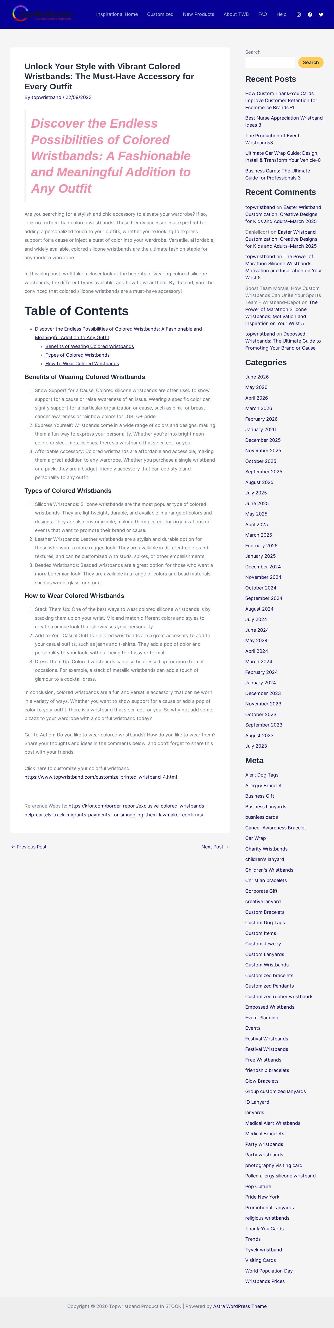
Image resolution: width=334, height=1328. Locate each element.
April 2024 (256, 651)
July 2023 (256, 746)
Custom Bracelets (264, 912)
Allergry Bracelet (263, 785)
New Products (198, 14)
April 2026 (256, 398)
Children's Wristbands (269, 870)
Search (253, 52)
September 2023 (263, 725)
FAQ (262, 14)
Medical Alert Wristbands (272, 1123)
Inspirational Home (117, 14)
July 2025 (256, 492)
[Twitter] (321, 14)
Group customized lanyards (275, 1091)
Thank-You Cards (264, 1228)
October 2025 (260, 461)
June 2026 (257, 377)
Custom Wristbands (267, 964)
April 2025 (256, 524)
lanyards (254, 1112)
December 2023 (263, 693)
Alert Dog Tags (261, 775)
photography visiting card (273, 1165)
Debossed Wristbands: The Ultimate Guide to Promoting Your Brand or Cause (283, 341)
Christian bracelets (266, 880)
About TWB (236, 14)
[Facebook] (310, 14)
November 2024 (263, 577)
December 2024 (263, 566)
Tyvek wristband (263, 1249)
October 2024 (261, 588)
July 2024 (256, 619)
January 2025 (260, 556)
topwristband (260, 207)
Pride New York (262, 1197)
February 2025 (261, 545)
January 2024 (260, 682)
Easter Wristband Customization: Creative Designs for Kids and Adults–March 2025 (283, 214)
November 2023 (263, 703)
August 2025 (259, 482)
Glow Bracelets (261, 1081)
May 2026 (256, 387)
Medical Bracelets (264, 1133)
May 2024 (256, 640)
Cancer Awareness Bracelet (275, 827)
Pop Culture (258, 1186)
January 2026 (260, 429)
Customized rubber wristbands (279, 996)
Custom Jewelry (263, 943)
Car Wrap (255, 838)
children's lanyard (264, 859)
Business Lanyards (265, 806)
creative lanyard (263, 901)
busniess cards (261, 817)
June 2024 (257, 630)
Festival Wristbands (266, 1038)
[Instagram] (298, 14)
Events (252, 1028)
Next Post (215, 847)
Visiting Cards (260, 1260)
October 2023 (260, 714)
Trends (253, 1239)
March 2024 (258, 661)
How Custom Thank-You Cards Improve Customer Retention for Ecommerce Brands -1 (281, 100)
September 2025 (263, 471)
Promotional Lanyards (269, 1207)
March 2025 (258, 535)
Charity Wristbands (266, 849)
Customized (160, 14)
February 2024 (261, 672)
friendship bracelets (267, 1070)
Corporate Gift (261, 891)
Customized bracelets (269, 975)
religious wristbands (267, 1218)
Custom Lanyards (264, 954)
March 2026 (258, 408)
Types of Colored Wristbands (77, 355)
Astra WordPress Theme (240, 1306)
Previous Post (29, 847)
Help (282, 14)
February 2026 (261, 419)
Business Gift (259, 796)
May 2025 (256, 514)
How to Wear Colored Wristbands (82, 363)
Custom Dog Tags (265, 922)
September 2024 (264, 598)
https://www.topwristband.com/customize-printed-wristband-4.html (101, 777)
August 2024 (259, 609)
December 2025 (263, 440)
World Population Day (269, 1271)
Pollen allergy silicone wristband (280, 1175)
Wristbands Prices (265, 1281)
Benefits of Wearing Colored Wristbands (89, 346)
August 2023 (259, 735)
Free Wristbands (263, 1060)
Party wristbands (264, 1144)
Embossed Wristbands (269, 1007)
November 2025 (263, 450)
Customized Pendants (269, 986)
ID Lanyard (257, 1102)
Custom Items (260, 933)
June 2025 (257, 503)
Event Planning (261, 1017)
